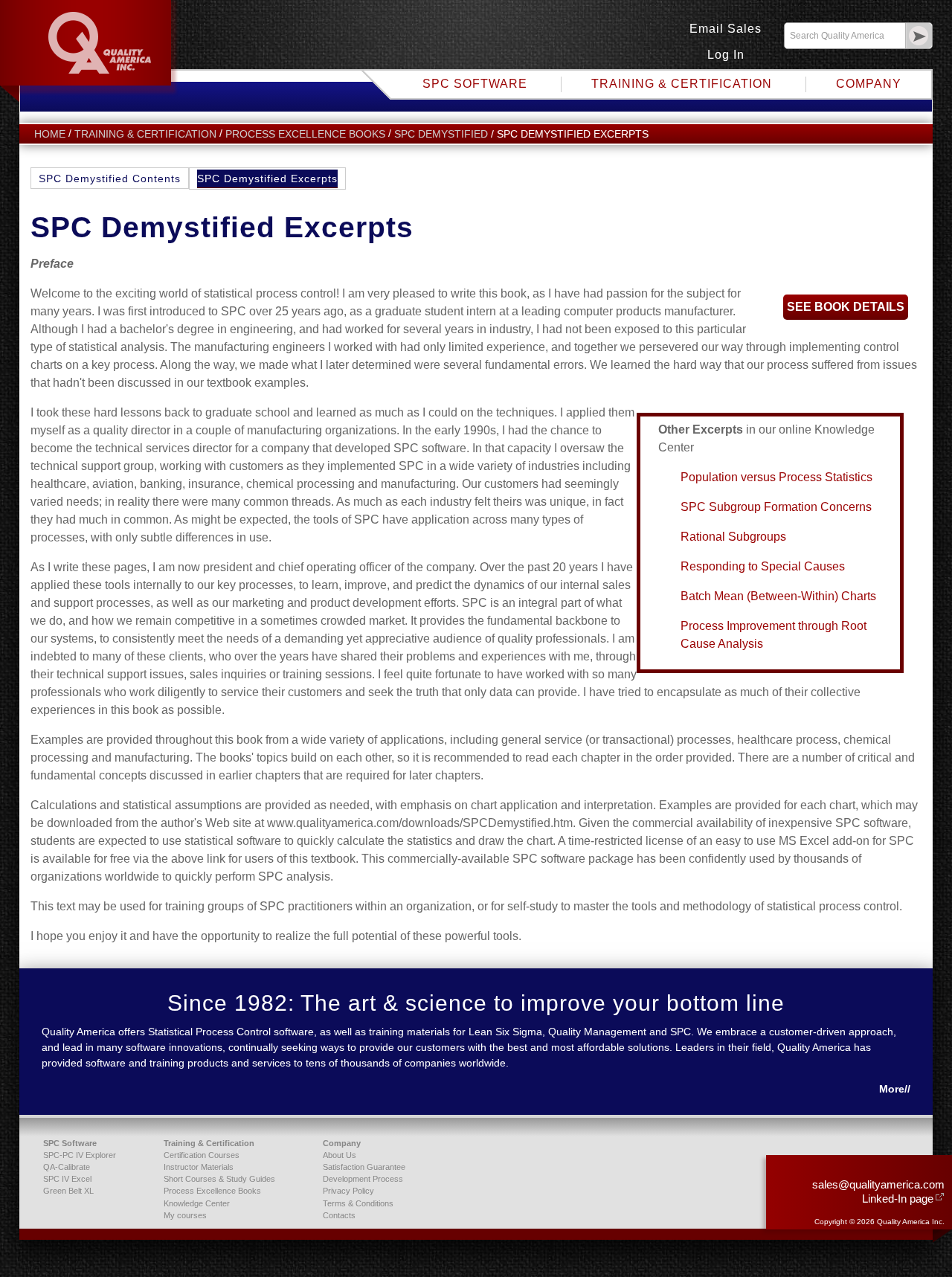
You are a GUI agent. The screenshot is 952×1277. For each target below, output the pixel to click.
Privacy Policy (348, 1190)
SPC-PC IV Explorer (79, 1155)
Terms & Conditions (358, 1203)
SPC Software (474, 83)
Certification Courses (201, 1155)
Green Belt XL (68, 1190)
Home (49, 134)
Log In (725, 54)
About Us (339, 1155)
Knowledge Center (197, 1203)
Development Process (363, 1178)
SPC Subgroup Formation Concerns (776, 507)
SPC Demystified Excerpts (267, 178)
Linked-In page (897, 1198)
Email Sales (725, 28)
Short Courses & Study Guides (219, 1178)
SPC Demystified (441, 134)
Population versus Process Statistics (776, 477)
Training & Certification (681, 83)
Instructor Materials (199, 1166)
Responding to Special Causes (763, 566)
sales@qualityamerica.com (878, 1184)
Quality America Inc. (90, 51)
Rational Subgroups (733, 536)
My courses (185, 1215)
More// (894, 1089)
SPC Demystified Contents (110, 178)
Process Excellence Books (305, 134)
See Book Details (845, 306)
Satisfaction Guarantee (364, 1166)
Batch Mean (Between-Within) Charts (778, 596)
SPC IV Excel (67, 1178)
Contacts (339, 1215)
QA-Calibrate (66, 1166)
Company (868, 83)
